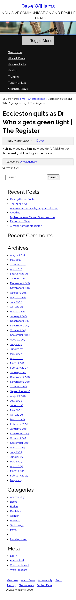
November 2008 (20, 287)
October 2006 (18, 386)
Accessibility (17, 64)
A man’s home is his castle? (26, 225)
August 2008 (18, 297)
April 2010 (16, 269)
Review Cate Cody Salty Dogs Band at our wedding (34, 210)
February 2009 (19, 273)
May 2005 (16, 461)
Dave (40, 140)
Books (13, 501)
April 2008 (16, 306)
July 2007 (16, 344)
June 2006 (16, 405)
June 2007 (16, 349)
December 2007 (19, 320)
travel (13, 529)
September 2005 (20, 442)
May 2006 (16, 410)
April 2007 (16, 358)
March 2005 (17, 470)
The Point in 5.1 (18, 203)
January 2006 (18, 428)
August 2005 (17, 447)
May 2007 (16, 353)
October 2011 (18, 264)
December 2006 (20, 377)
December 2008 (20, 283)
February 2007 (19, 367)
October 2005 (18, 438)
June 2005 (16, 456)
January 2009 (18, 278)
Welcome (15, 52)
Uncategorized (36, 98)
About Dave (16, 58)
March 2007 (17, 363)
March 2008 (17, 311)
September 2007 (20, 334)
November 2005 (19, 433)
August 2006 (18, 396)
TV (11, 534)
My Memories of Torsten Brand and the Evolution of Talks (32, 219)
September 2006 (20, 391)
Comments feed (19, 565)
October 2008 (18, 292)
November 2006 (20, 381)
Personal (15, 520)
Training (13, 76)
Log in (13, 555)
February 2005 (19, 475)
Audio (12, 70)
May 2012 (15, 259)
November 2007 (19, 325)
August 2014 (17, 255)
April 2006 (16, 414)
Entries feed (17, 560)
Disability (15, 511)
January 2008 (18, 316)
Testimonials (17, 82)
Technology (17, 525)
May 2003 (16, 480)
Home (21, 98)
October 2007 (18, 330)
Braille (14, 506)
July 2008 (16, 302)
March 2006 (17, 419)
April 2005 (16, 466)
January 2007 (18, 372)
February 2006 (19, 424)
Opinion (14, 515)
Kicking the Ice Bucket (23, 199)
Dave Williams (38, 6)
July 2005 (16, 452)
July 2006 (16, 400)
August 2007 (17, 339)
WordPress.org (18, 569)
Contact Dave (18, 89)
